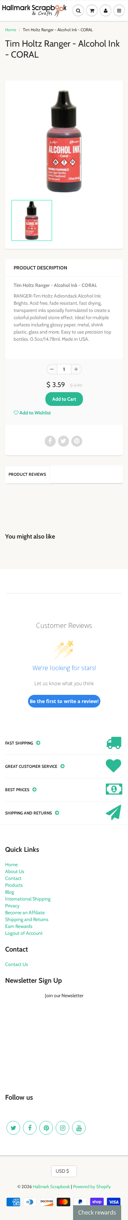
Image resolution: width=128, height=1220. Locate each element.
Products (14, 885)
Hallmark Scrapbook (51, 1186)
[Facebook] (30, 1128)
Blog (9, 892)
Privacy (12, 906)
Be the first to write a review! (64, 701)
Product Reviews (27, 474)
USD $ (62, 1171)
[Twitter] (13, 1128)
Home (10, 29)
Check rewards (97, 1212)
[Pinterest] (46, 1128)
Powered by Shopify (92, 1186)
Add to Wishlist (34, 413)
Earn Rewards (18, 926)
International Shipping (28, 899)
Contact (13, 878)
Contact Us (16, 964)
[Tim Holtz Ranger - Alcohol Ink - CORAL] (64, 141)
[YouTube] (79, 1128)
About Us (14, 871)
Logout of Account (24, 933)
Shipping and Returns (26, 919)
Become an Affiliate (25, 912)
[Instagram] (62, 1128)
